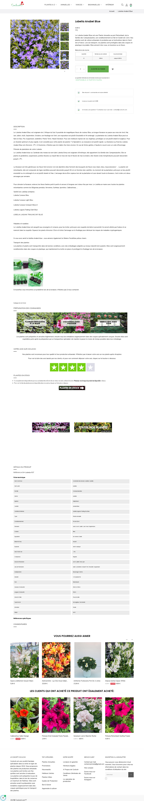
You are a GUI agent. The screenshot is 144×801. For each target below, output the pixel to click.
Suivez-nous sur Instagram (89, 778)
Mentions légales (69, 766)
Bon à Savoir (46, 785)
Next (64, 71)
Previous (64, 21)
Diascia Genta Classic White (115, 681)
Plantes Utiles (47, 777)
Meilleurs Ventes (48, 773)
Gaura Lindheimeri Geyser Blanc (21, 681)
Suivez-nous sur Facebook (89, 773)
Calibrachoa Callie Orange (19, 736)
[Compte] (126, 5)
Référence (17, 472)
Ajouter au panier (98, 69)
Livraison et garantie (70, 762)
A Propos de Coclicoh (70, 769)
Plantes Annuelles (48, 762)
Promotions (46, 766)
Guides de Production (49, 781)
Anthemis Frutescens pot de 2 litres (87, 681)
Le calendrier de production (69, 780)
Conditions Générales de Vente (72, 774)
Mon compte (88, 768)
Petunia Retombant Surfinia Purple (117, 736)
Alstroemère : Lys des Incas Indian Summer (54, 681)
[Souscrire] (131, 774)
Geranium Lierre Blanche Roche (85, 736)
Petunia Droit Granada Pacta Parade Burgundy (55, 736)
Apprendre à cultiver (49, 788)
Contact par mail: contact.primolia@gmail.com (94, 763)
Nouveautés (46, 769)
